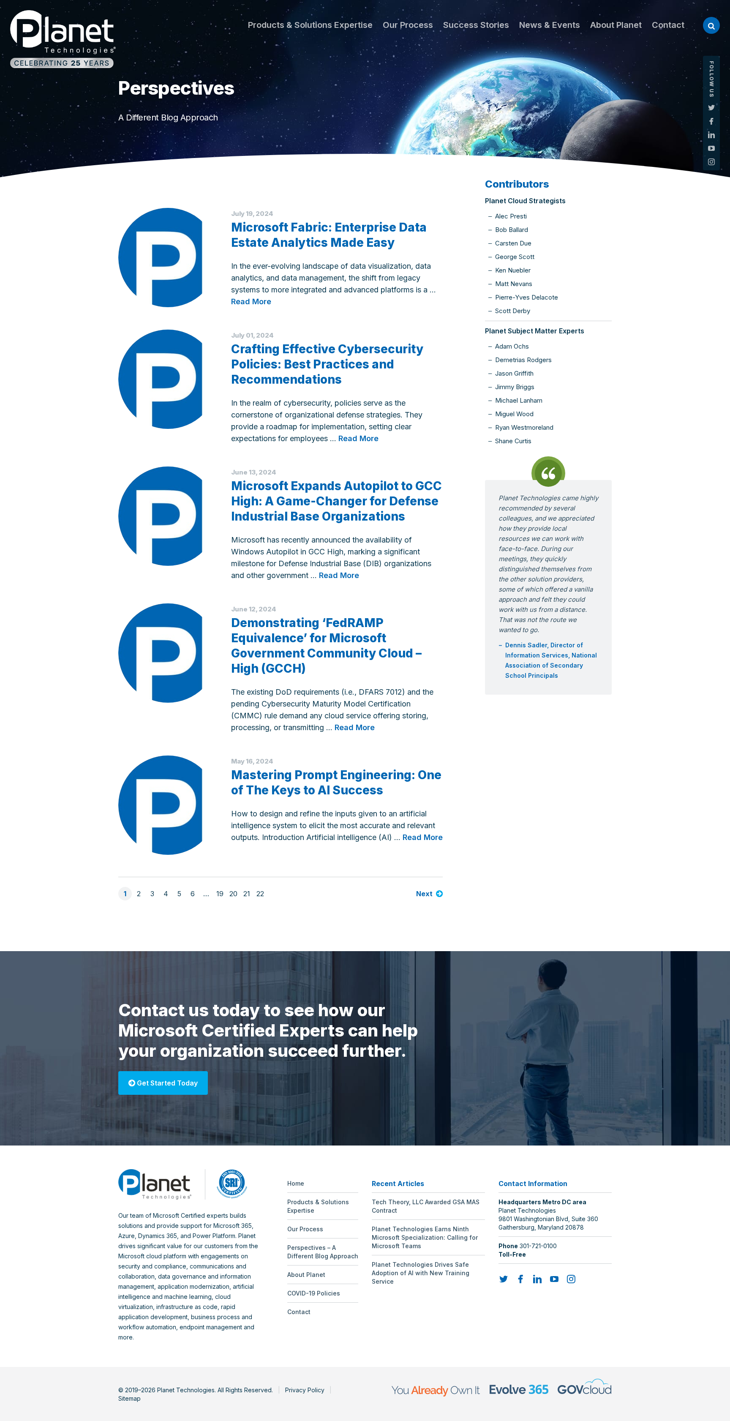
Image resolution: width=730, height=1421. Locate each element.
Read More (251, 301)
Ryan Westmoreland (524, 427)
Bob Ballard (511, 230)
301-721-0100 (538, 1245)
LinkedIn (711, 135)
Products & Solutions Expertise (310, 25)
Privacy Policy (304, 1390)
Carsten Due (513, 243)
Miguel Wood (514, 414)
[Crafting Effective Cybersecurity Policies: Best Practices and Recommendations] (168, 379)
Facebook (711, 121)
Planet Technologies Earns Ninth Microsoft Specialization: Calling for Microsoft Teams (425, 1237)
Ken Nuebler (513, 270)
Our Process (408, 25)
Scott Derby (512, 311)
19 (219, 893)
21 (246, 893)
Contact (668, 25)
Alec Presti (511, 216)
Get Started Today (166, 1083)
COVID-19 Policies (313, 1293)
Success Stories (476, 25)
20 (233, 893)
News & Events (549, 25)
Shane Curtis (513, 441)
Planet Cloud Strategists (525, 200)
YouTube (711, 148)
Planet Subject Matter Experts (534, 331)
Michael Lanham (518, 400)
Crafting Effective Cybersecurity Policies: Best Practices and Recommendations (327, 364)
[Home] (63, 39)
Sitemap (129, 1398)
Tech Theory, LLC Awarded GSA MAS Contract (425, 1206)
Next (424, 893)
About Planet (616, 25)
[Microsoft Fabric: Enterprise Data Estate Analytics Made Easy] (168, 257)
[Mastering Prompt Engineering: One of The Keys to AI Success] (168, 805)
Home (295, 1183)
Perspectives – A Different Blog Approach (322, 1252)
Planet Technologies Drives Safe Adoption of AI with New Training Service (420, 1273)
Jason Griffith (514, 373)
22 (260, 893)
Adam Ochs (512, 346)
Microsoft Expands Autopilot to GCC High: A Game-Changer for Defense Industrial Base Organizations (336, 501)
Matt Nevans (513, 284)
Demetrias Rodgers (523, 360)
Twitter (711, 108)
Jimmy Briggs (514, 387)
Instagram (711, 162)
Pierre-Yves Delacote (526, 297)
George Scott (514, 257)
